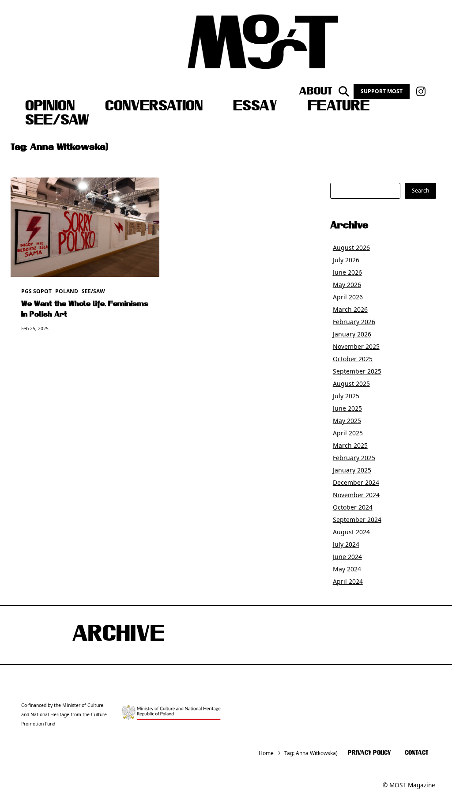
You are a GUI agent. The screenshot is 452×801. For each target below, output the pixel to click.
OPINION (50, 107)
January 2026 (352, 334)
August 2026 (351, 247)
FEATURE (338, 107)
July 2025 (346, 396)
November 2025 (356, 346)
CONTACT (416, 753)
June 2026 (347, 272)
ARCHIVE (118, 635)
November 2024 (356, 495)
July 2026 (346, 260)
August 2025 (351, 383)
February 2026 (354, 321)
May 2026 (347, 284)
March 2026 (350, 309)
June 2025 (347, 408)
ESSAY (255, 107)
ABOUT (315, 91)
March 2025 (350, 445)
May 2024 (347, 569)
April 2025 (348, 433)
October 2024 (353, 507)
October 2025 (353, 359)
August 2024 (351, 532)
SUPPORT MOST (382, 91)
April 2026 (348, 297)
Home (266, 753)
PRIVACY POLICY (369, 753)
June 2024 (347, 556)
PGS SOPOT (36, 291)
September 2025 (357, 371)
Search (420, 190)
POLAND (66, 291)
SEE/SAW (57, 121)
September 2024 (357, 519)
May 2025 (347, 420)
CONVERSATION (154, 107)
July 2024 (346, 544)
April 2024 (348, 581)
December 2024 (356, 482)
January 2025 (352, 470)
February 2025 (354, 457)
